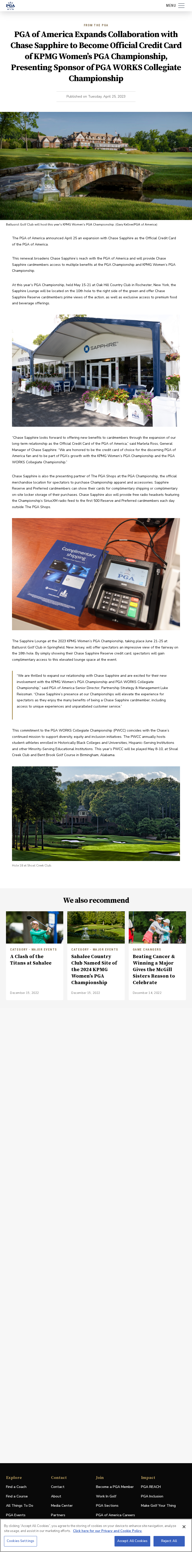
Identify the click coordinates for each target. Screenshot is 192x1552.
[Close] (184, 1526)
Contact (57, 1486)
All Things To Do (19, 1505)
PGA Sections (107, 1505)
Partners (58, 1515)
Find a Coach (16, 1486)
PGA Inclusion (152, 1496)
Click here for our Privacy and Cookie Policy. (107, 1531)
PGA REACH (151, 1487)
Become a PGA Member (115, 1486)
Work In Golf (106, 1496)
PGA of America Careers (115, 1515)
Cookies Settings (20, 1541)
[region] (96, 1535)
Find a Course (17, 1496)
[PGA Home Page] (10, 5)
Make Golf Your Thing (158, 1505)
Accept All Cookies (132, 1541)
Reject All (169, 1541)
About (56, 1496)
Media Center (62, 1505)
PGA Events (16, 1515)
